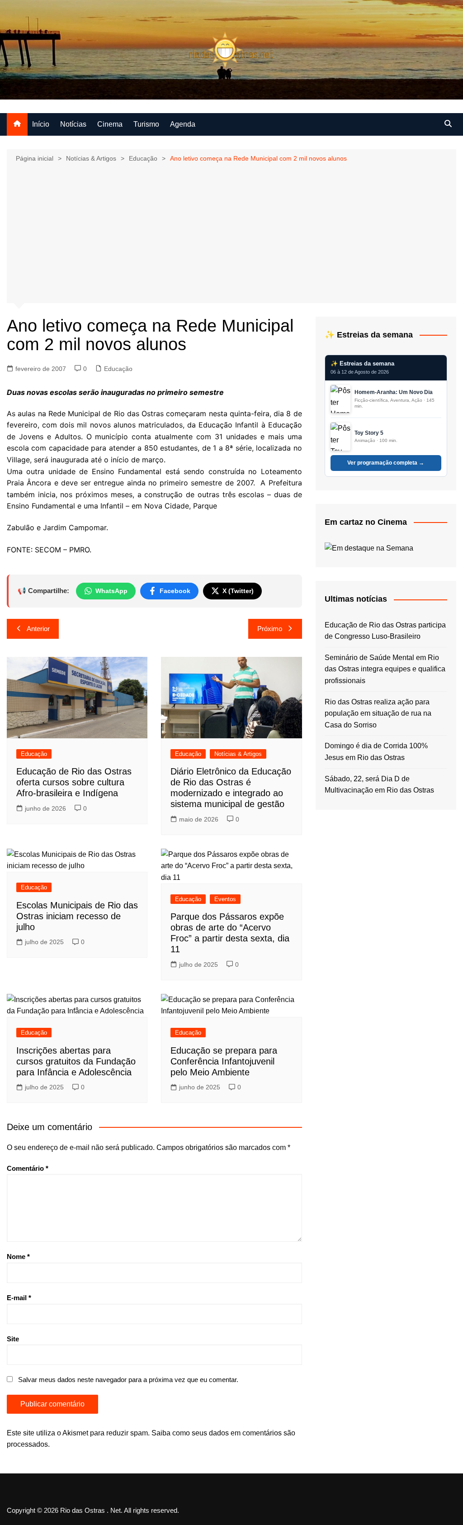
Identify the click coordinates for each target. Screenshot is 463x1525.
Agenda (182, 124)
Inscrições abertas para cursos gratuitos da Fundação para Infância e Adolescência (76, 1061)
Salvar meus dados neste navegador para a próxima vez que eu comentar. (128, 1379)
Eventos (225, 899)
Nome (18, 1256)
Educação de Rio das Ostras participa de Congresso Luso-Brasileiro (385, 631)
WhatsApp (111, 590)
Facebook (175, 590)
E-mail (19, 1298)
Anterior (38, 628)
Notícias (73, 124)
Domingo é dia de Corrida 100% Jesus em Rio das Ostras (376, 751)
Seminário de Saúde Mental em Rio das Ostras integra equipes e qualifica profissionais (385, 669)
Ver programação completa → (385, 463)
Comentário (27, 1168)
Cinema (110, 124)
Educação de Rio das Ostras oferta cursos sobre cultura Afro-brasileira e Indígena (74, 782)
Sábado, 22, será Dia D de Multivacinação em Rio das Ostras (379, 784)
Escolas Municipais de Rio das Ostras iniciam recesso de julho (77, 916)
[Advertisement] (231, 232)
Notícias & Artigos (238, 754)
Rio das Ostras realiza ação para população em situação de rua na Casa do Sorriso (378, 713)
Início (40, 124)
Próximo (269, 628)
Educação (118, 368)
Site (13, 1339)
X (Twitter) (238, 590)
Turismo (146, 124)
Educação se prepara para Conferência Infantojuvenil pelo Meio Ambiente (223, 1061)
